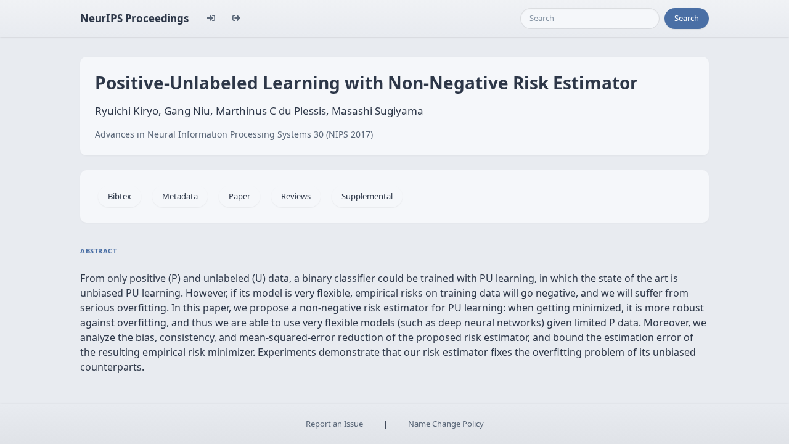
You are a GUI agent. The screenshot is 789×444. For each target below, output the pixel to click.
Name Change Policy (446, 423)
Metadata (180, 196)
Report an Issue (334, 423)
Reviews (296, 196)
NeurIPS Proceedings (134, 18)
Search (686, 17)
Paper (239, 196)
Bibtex (119, 196)
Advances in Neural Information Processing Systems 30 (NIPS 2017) (234, 134)
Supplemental (367, 196)
